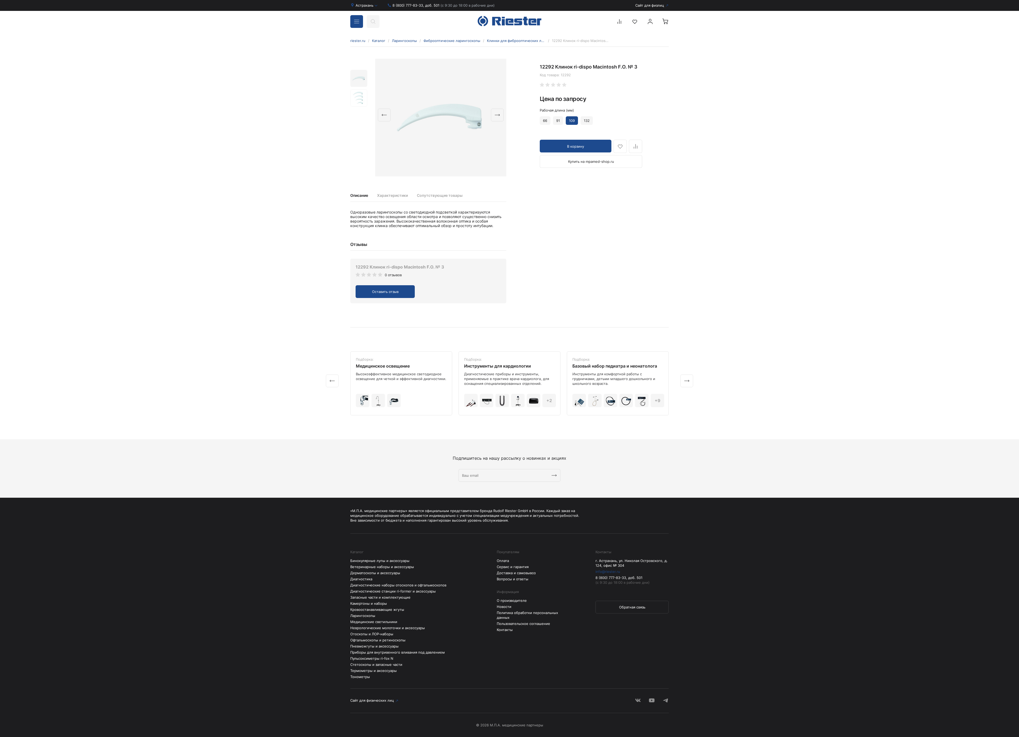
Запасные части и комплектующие (380, 597)
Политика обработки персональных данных (527, 615)
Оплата (503, 561)
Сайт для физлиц (649, 5)
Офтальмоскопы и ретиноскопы (377, 640)
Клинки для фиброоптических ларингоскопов (516, 41)
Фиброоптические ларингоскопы (452, 41)
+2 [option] (549, 400)
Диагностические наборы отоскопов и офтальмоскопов (398, 585)
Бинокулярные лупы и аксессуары (379, 561)
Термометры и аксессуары (373, 670)
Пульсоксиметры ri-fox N (371, 658)
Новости (504, 606)
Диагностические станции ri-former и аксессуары (393, 591)
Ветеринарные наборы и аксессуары (382, 567)
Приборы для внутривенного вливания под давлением (397, 652)
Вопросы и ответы (512, 579)
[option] (440, 117)
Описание (359, 195)
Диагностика (361, 579)
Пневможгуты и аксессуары (374, 646)
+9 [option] (657, 400)
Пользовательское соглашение (523, 623)
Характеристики (392, 195)
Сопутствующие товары (440, 195)
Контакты (505, 630)
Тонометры (360, 677)
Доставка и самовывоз (516, 573)
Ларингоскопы (404, 41)
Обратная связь (632, 607)
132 (587, 120)
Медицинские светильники (373, 622)
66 (545, 120)
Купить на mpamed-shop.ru (591, 161)
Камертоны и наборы (368, 603)
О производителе (512, 600)
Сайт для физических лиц (372, 700)
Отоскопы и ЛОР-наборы (371, 634)
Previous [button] (384, 115)
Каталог (378, 41)
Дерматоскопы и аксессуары (375, 573)
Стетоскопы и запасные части (376, 664)
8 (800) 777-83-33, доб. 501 (443, 5)
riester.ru (357, 41)
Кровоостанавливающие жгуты (377, 609)
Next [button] (497, 115)
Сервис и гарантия (513, 567)
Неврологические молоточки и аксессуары (387, 628)
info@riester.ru (607, 571)
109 (572, 120)
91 (558, 120)
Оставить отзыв (385, 291)
